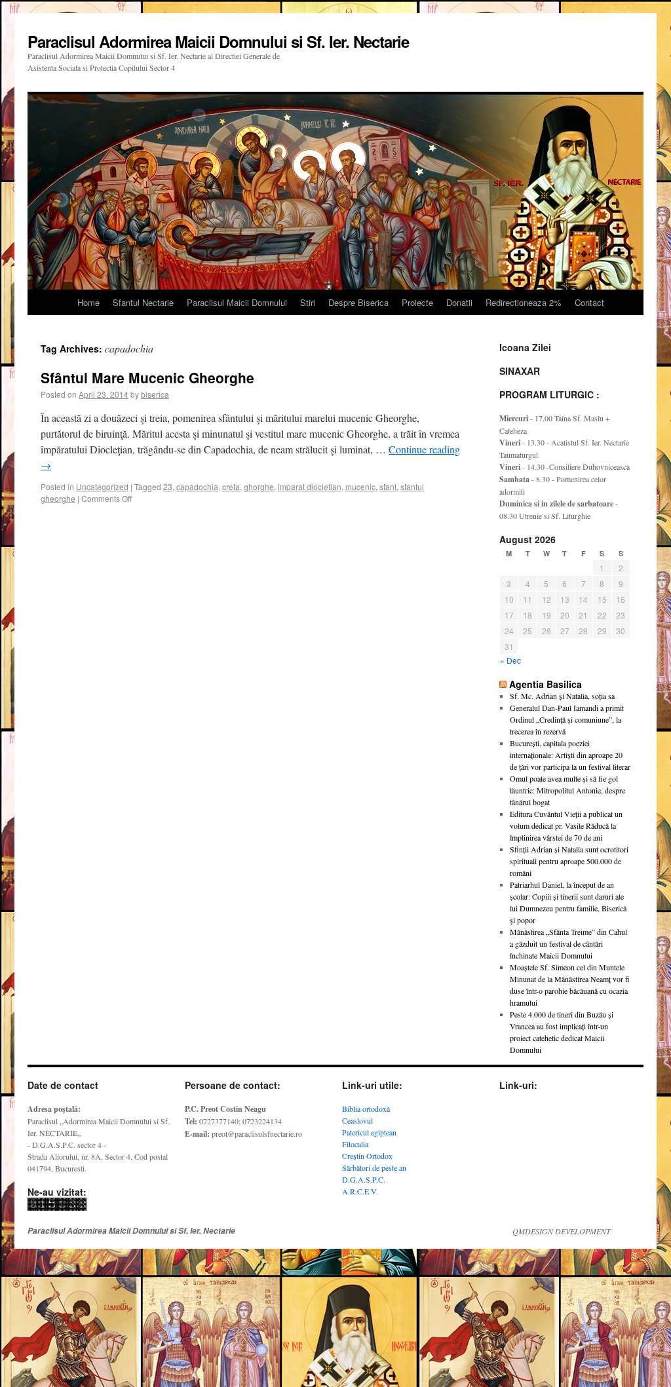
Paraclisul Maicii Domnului (237, 302)
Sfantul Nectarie (143, 302)
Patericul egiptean (369, 1132)
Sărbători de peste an (374, 1167)
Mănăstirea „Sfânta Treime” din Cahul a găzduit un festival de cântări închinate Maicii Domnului (568, 943)
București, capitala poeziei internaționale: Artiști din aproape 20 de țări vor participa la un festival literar (570, 755)
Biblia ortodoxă (366, 1108)
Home (88, 302)
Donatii (459, 302)
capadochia (197, 486)
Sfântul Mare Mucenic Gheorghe (147, 377)
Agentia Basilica (545, 684)
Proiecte (417, 302)
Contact (589, 302)
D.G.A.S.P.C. (363, 1179)
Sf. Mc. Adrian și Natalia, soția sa (562, 696)
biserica (155, 394)
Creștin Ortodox (367, 1155)
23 (167, 486)
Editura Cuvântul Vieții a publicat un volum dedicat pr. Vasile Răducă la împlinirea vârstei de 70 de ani (566, 825)
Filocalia (355, 1144)
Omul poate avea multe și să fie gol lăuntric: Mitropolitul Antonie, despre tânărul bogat (567, 790)
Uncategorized (102, 486)
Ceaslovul (357, 1120)
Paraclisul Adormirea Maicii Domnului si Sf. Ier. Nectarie (218, 41)
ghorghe (259, 486)
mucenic (360, 486)
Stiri (307, 302)
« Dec (510, 660)
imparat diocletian (309, 486)
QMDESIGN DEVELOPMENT (561, 1231)
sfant (387, 486)
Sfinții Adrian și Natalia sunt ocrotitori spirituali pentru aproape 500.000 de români (569, 861)
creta (231, 486)
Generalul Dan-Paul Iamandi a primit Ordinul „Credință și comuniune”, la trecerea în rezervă (567, 719)
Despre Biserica (358, 302)
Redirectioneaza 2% (524, 302)
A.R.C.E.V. (360, 1191)
